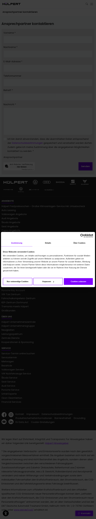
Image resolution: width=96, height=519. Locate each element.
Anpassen (46, 281)
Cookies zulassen (78, 281)
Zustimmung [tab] (16, 243)
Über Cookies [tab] (79, 243)
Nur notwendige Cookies (17, 281)
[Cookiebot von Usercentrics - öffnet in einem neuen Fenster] (82, 235)
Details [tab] (48, 243)
